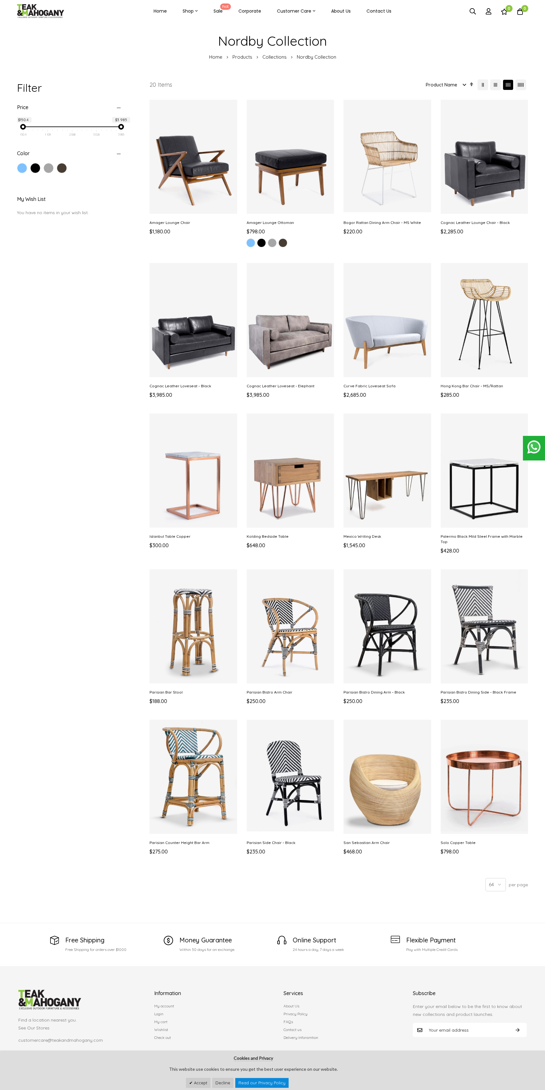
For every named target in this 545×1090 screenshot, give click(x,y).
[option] (251, 243)
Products (243, 57)
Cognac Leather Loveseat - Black (180, 386)
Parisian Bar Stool (166, 692)
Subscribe (517, 1030)
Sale (221, 9)
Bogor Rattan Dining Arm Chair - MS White (382, 222)
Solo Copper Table (458, 842)
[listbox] (290, 244)
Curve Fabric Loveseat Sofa (369, 386)
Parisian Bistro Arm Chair (269, 692)
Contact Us (378, 11)
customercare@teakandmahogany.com (60, 1040)
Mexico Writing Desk (362, 536)
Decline (222, 1082)
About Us (341, 11)
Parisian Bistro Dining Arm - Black (374, 692)
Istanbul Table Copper (169, 536)
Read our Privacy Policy (261, 1082)
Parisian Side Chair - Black (271, 842)
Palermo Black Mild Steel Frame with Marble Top (482, 539)
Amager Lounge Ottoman (270, 222)
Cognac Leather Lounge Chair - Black (475, 222)
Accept (200, 1082)
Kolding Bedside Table (268, 536)
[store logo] (40, 11)
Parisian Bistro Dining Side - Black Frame (478, 692)
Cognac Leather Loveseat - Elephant (280, 386)
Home (160, 11)
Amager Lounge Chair (169, 222)
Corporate (249, 11)
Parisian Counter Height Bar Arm (179, 842)
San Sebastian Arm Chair (366, 842)
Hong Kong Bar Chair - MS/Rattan (472, 386)
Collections (275, 57)
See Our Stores (34, 1028)
